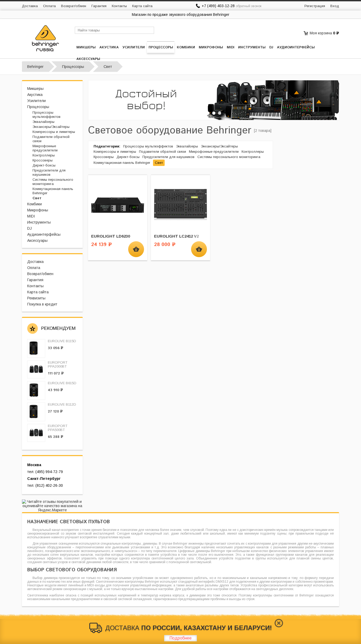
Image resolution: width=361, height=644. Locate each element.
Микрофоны (211, 47)
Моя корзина (321, 33)
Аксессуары (88, 59)
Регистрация (314, 6)
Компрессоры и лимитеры (54, 132)
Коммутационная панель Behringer (122, 163)
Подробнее (180, 638)
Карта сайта (142, 6)
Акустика (109, 47)
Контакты (119, 6)
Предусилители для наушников (49, 172)
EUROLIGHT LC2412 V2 (176, 236)
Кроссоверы (43, 160)
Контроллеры (44, 155)
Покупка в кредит (42, 304)
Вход (334, 6)
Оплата (49, 6)
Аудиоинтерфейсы (296, 47)
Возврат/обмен (73, 6)
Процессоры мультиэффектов (47, 114)
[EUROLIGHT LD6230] (117, 205)
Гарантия (99, 6)
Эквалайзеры (43, 122)
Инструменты (252, 47)
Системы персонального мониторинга (53, 182)
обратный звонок (248, 6)
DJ (271, 47)
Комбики (186, 47)
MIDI (230, 47)
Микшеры (86, 47)
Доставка (30, 6)
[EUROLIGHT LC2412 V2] (180, 205)
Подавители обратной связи (162, 152)
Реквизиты (36, 298)
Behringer (35, 66)
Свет (37, 198)
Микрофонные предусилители (45, 148)
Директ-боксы (44, 165)
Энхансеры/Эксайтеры (51, 127)
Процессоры (161, 47)
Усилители (133, 47)
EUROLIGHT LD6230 (110, 236)
